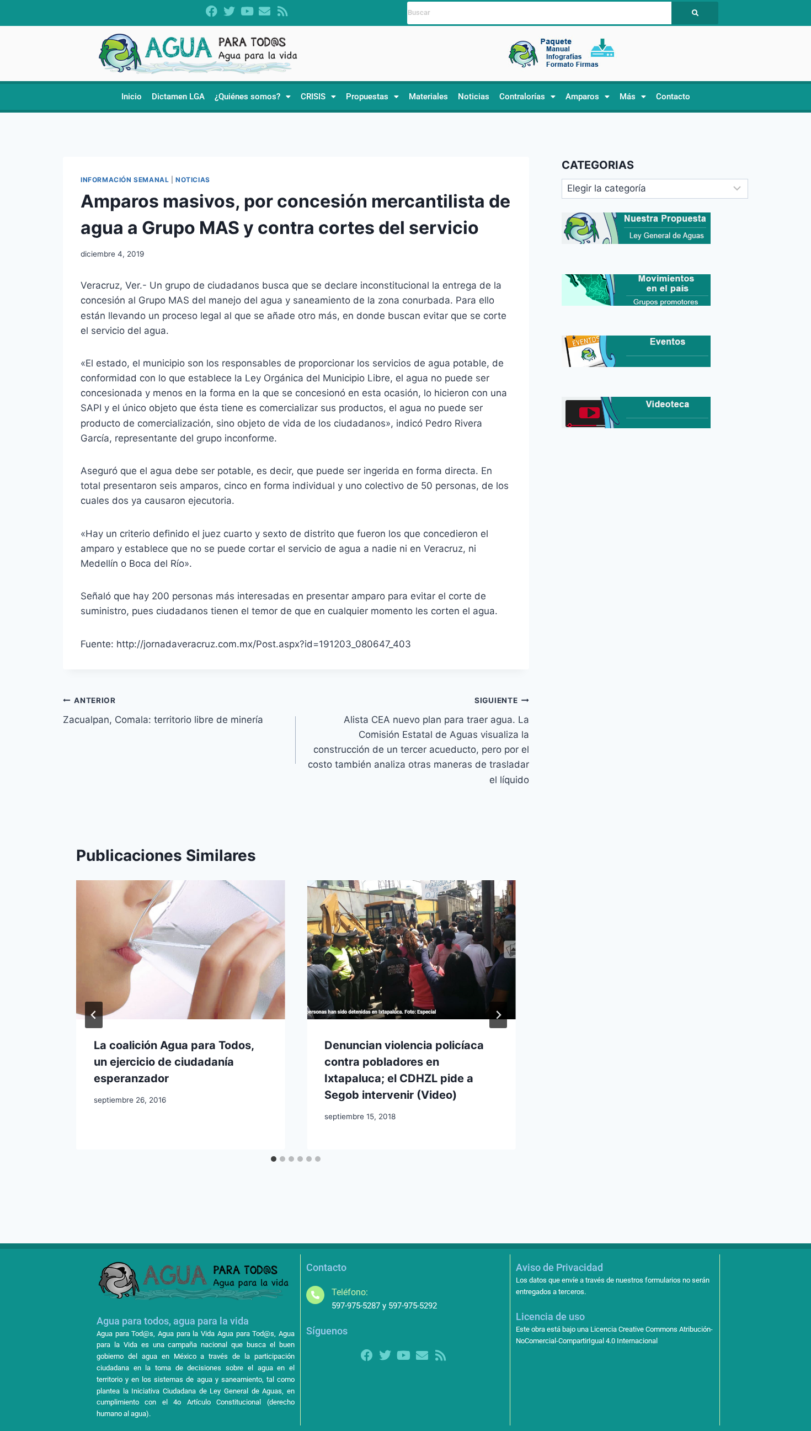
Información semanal (125, 179)
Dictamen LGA (178, 97)
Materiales (428, 97)
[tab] (273, 1159)
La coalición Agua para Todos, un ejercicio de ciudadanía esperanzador (174, 1062)
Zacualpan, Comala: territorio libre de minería (163, 710)
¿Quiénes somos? (247, 97)
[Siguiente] (498, 1015)
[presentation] (180, 949)
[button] (253, 97)
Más (628, 97)
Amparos (582, 97)
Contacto (673, 97)
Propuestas (367, 97)
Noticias (473, 97)
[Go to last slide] (94, 1015)
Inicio (131, 97)
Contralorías (522, 97)
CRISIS (313, 97)
